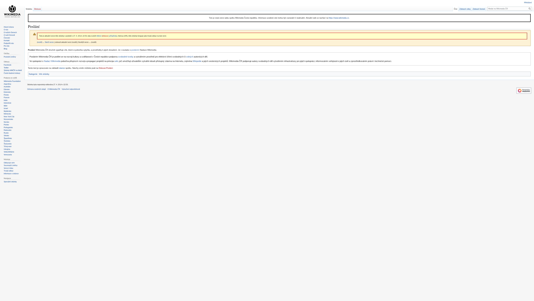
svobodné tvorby (125, 56)
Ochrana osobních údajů (36, 89)
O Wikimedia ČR (54, 89)
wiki (116, 61)
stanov (62, 68)
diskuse (105, 36)
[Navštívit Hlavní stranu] (12, 11)
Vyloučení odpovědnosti (71, 89)
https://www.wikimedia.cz (339, 18)
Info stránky (44, 74)
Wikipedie (197, 61)
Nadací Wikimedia (52, 61)
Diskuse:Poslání (106, 68)
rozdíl (40, 42)
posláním (135, 50)
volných (189, 56)
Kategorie (33, 74)
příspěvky (113, 36)
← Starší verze (48, 42)
